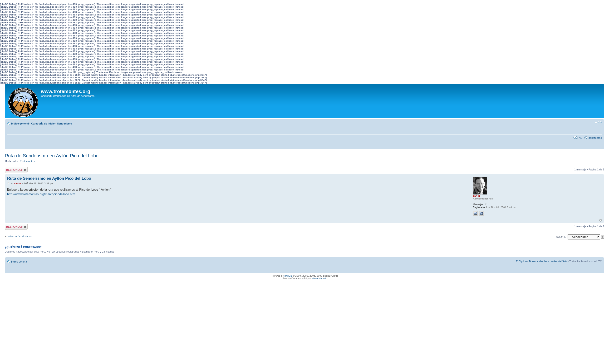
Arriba (600, 220)
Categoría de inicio (43, 123)
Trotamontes (27, 161)
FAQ (580, 137)
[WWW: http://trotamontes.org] (481, 213)
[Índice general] (23, 101)
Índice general (20, 123)
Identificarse (595, 137)
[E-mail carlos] (475, 213)
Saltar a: (561, 236)
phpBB (288, 275)
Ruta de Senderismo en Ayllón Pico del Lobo (51, 155)
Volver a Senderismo (19, 236)
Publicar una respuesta (12, 170)
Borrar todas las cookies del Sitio (548, 261)
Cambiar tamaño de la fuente (598, 122)
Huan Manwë (319, 278)
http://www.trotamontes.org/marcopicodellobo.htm (41, 194)
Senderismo (64, 123)
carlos (17, 183)
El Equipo (521, 261)
